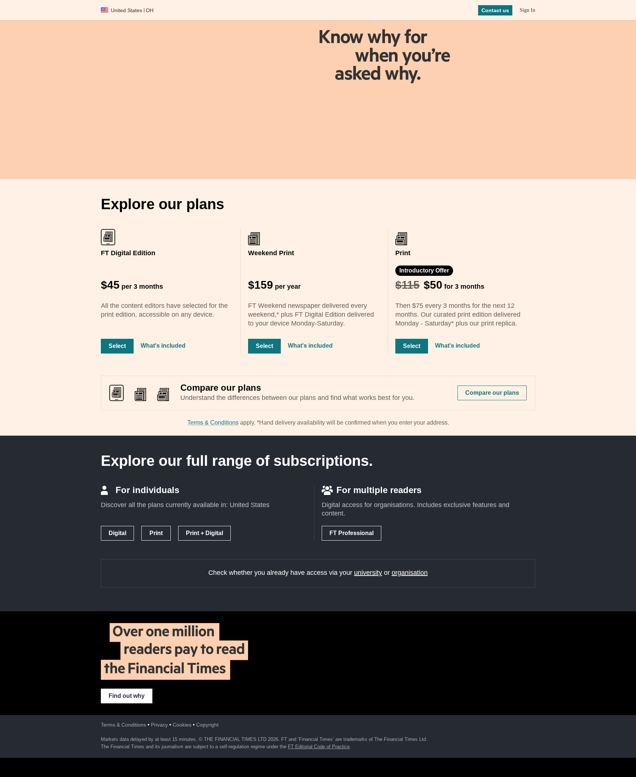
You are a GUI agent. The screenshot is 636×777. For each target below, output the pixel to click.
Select (117, 346)
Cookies (182, 725)
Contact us (495, 10)
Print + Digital (204, 533)
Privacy (159, 725)
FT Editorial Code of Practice (319, 746)
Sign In (527, 10)
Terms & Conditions (213, 422)
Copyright (207, 725)
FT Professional (351, 533)
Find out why (127, 696)
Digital (117, 533)
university (368, 572)
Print (156, 533)
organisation (410, 572)
